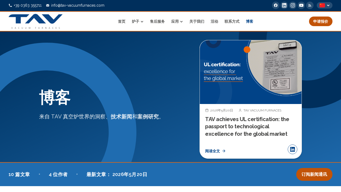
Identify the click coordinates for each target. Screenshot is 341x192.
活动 (214, 21)
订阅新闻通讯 (314, 174)
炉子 (135, 21)
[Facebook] (275, 5)
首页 (121, 21)
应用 (175, 21)
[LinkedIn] (284, 5)
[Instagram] (293, 5)
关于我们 (196, 21)
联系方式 (232, 21)
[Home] (36, 21)
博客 (249, 21)
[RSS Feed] (310, 5)
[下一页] (293, 99)
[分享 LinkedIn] (292, 149)
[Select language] (324, 5)
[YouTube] (301, 5)
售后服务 (157, 21)
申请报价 (320, 21)
